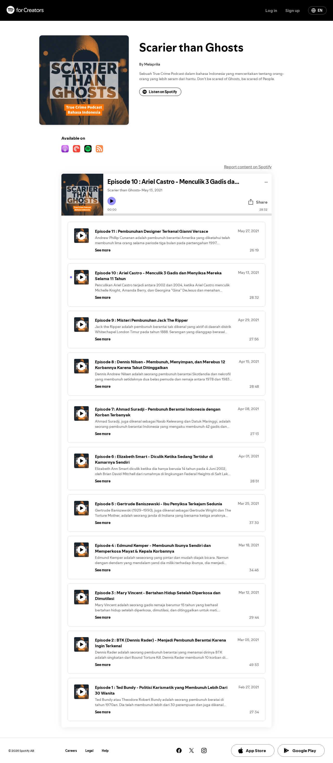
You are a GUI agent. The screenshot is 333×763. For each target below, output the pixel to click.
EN (320, 10)
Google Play (304, 750)
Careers (71, 750)
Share (261, 202)
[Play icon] (111, 201)
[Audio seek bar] (187, 215)
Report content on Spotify (248, 167)
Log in (271, 10)
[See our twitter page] (191, 750)
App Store (256, 750)
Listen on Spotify (163, 91)
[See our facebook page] (179, 750)
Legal (89, 750)
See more (103, 250)
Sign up (292, 10)
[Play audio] (266, 181)
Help (105, 750)
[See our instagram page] (204, 750)
